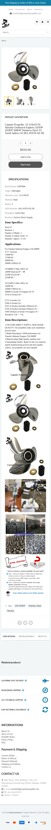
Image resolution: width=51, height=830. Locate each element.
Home (10, 9)
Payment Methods (9, 761)
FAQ (3, 742)
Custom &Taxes (8, 755)
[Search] (47, 32)
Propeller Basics (26, 636)
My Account (20, 9)
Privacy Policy (7, 739)
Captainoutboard (15, 812)
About (29, 9)
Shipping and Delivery (10, 764)
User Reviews (9, 636)
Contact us (6, 767)
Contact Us (38, 9)
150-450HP (20, 606)
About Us (5, 731)
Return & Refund (8, 758)
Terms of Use (7, 734)
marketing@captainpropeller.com (27, 13)
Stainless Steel (35, 606)
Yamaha (10, 611)
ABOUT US (42, 636)
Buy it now (25, 164)
